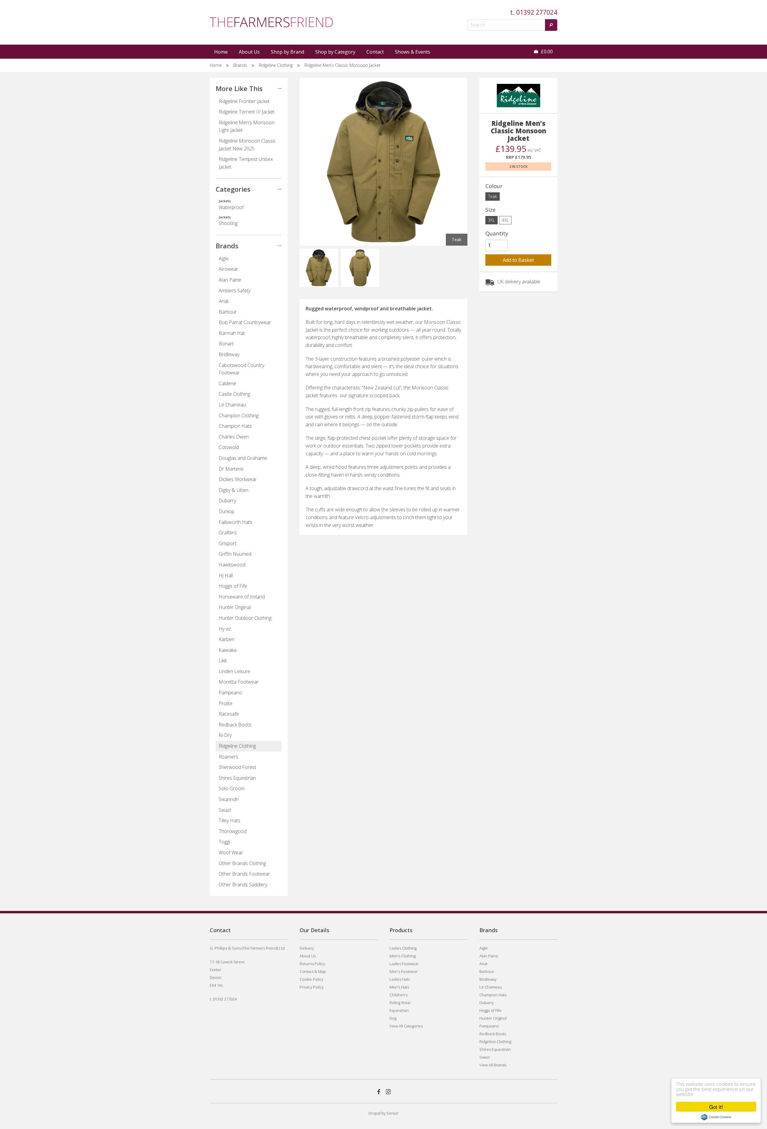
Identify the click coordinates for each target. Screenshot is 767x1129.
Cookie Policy (311, 979)
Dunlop (226, 511)
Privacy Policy (312, 987)
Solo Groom (232, 788)
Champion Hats (235, 426)
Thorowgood (233, 831)
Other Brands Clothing (242, 863)
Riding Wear (400, 1002)
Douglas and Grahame (243, 458)
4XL (505, 220)
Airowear (228, 269)
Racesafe (229, 714)
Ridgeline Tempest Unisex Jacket (246, 163)
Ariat (224, 301)
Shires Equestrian (237, 778)
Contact (375, 52)
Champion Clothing (239, 415)
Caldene (227, 383)
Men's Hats (399, 987)
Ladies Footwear (404, 963)
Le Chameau (232, 404)
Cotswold (229, 447)
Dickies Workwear (238, 479)
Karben (226, 639)
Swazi (225, 810)
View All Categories (406, 1026)
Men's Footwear (403, 971)
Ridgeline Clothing (276, 65)
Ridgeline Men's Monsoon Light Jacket (246, 126)
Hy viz (225, 628)
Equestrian (399, 1010)
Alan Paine (230, 279)
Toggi (224, 841)
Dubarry (227, 500)
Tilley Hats (229, 820)
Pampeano (230, 692)
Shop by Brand (287, 52)
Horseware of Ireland (242, 596)
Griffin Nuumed (235, 554)
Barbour (228, 312)
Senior (392, 1113)
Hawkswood (232, 564)
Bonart (226, 343)
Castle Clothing (234, 394)
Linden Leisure (234, 671)
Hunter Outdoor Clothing (245, 618)
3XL (491, 220)
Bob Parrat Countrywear (245, 322)
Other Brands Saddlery (243, 884)
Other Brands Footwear (244, 873)
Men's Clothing (402, 956)
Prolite (225, 703)
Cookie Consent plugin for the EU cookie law (716, 1117)
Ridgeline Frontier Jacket (244, 101)
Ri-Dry (225, 735)
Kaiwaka (227, 650)
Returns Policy (312, 963)
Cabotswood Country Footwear (241, 369)
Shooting (228, 221)
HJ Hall (226, 575)
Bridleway (229, 354)
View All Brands (492, 1065)
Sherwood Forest (237, 767)
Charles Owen (234, 436)
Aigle (224, 258)
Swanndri (228, 799)
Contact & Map (313, 971)
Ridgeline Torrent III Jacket (246, 111)
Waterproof (231, 205)
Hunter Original (235, 607)
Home (221, 52)
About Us (249, 52)
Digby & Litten (233, 490)
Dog (392, 1018)
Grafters (228, 532)
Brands (240, 65)
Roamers (228, 756)
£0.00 (546, 51)
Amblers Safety (234, 290)
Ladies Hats (399, 979)
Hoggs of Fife (233, 586)
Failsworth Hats (235, 522)
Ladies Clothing (402, 948)
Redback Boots (235, 724)
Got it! (716, 1106)
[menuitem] (221, 52)
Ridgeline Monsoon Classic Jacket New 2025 (247, 144)
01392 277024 (536, 12)
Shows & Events (412, 52)
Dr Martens (231, 468)
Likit (223, 660)
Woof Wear (231, 852)
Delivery (307, 948)
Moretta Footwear (239, 681)
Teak (492, 196)
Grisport (227, 543)
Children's (398, 994)
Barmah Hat (232, 333)
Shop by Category (335, 52)
